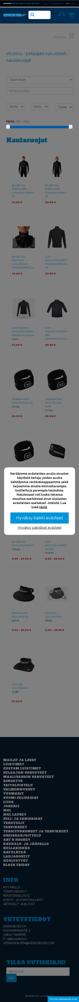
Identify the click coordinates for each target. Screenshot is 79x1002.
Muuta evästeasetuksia (63, 999)
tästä (43, 507)
